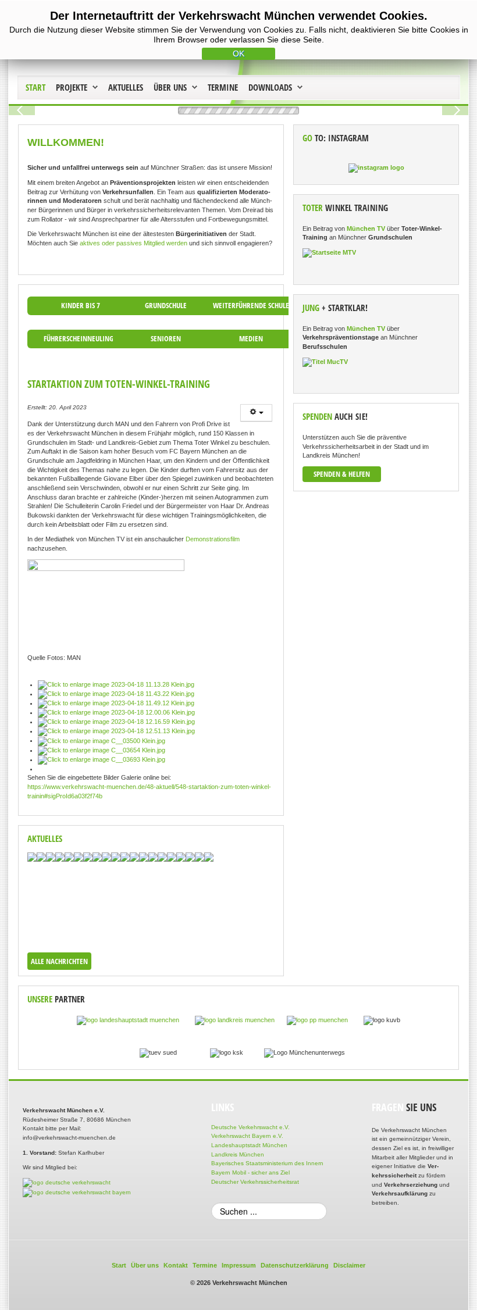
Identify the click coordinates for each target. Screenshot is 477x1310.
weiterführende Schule (251, 305)
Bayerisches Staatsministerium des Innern (267, 1163)
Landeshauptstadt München (249, 1145)
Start (35, 87)
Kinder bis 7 (80, 305)
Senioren (166, 338)
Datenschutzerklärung (295, 1265)
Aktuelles (125, 87)
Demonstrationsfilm (213, 539)
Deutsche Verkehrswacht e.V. (250, 1127)
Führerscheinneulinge (80, 338)
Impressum (239, 1265)
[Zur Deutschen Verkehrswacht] (67, 1182)
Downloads (270, 87)
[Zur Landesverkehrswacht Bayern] (77, 1191)
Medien (251, 338)
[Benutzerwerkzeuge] (256, 413)
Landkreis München (237, 1154)
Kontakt (175, 1265)
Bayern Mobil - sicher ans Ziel (250, 1172)
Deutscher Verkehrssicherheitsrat (255, 1182)
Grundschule (166, 305)
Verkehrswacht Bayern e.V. (247, 1136)
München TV (366, 228)
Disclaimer (349, 1265)
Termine (223, 87)
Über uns (170, 87)
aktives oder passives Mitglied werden (133, 243)
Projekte (71, 87)
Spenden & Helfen (342, 474)
